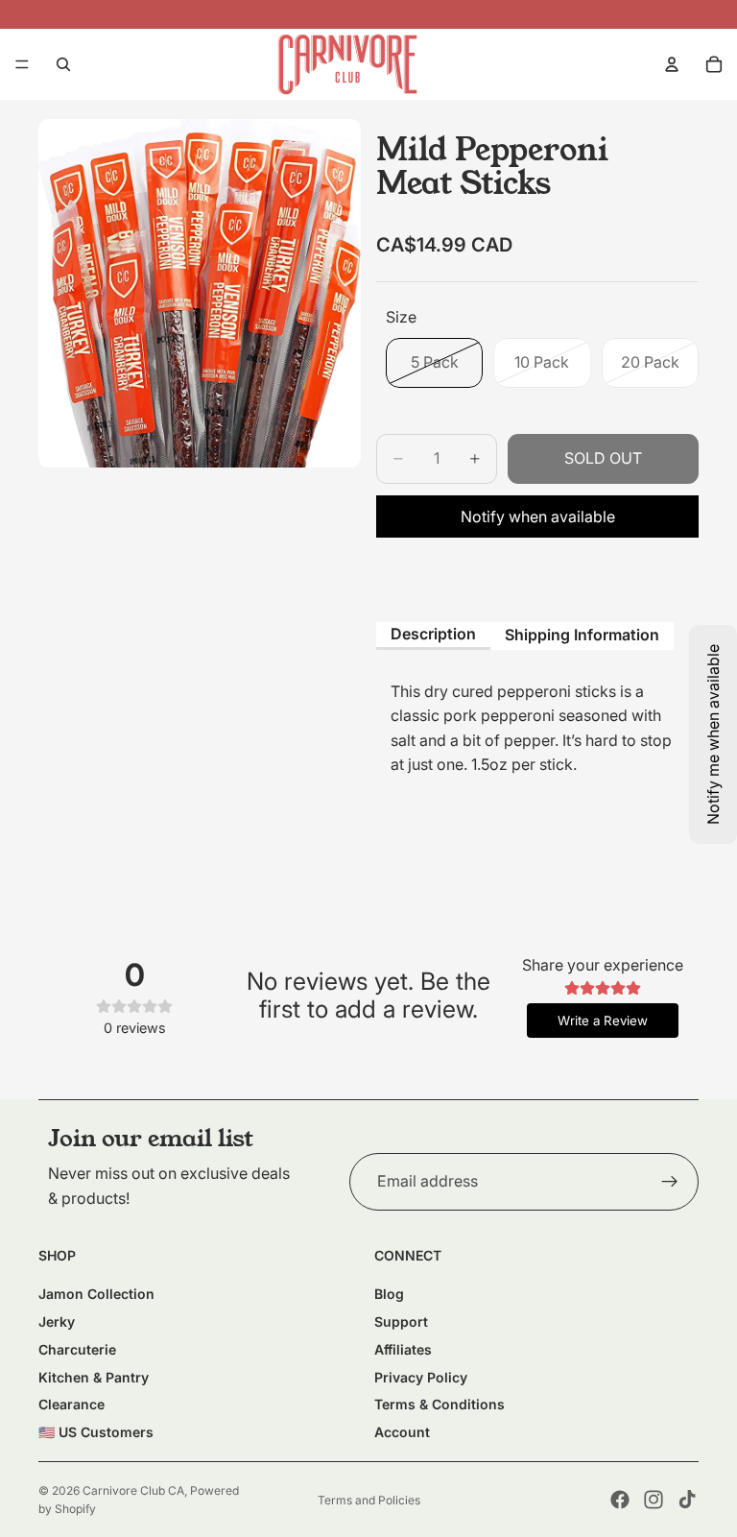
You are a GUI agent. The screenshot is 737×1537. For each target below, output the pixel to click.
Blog (389, 1293)
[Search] (63, 64)
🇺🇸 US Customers (96, 1432)
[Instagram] (653, 1499)
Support (401, 1321)
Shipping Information (582, 634)
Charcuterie (77, 1349)
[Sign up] (670, 1182)
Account (402, 1432)
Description (433, 633)
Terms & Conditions (439, 1404)
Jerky (56, 1321)
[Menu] (22, 64)
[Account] (672, 64)
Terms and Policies (369, 1500)
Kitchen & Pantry (93, 1377)
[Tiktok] (687, 1499)
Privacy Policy (420, 1377)
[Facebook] (619, 1499)
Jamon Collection (96, 1293)
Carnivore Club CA (133, 1490)
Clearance (71, 1404)
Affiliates (403, 1349)
